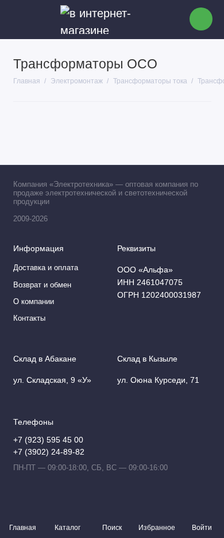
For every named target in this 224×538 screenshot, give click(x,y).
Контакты (29, 318)
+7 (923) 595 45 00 (48, 440)
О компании (33, 302)
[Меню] (19, 19)
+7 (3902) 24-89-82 (48, 452)
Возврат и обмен (42, 285)
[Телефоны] (201, 18)
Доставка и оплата (45, 268)
